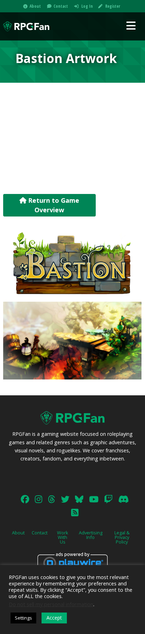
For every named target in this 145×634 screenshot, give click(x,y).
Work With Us (62, 537)
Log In (87, 6)
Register (112, 6)
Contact (60, 6)
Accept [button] (54, 617)
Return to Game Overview (52, 205)
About (35, 6)
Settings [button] (23, 618)
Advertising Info (90, 534)
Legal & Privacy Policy (122, 537)
